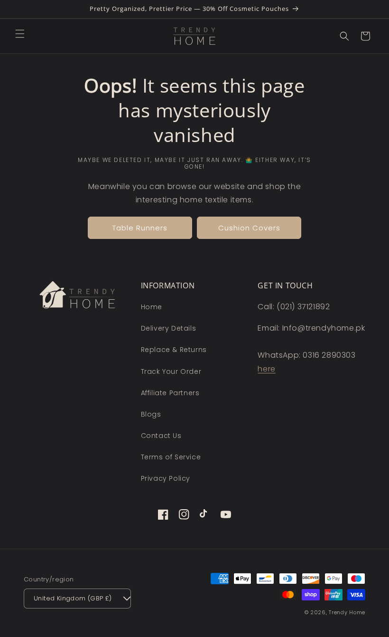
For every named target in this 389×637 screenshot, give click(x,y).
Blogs (151, 414)
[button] (19, 33)
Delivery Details (168, 328)
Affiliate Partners (170, 393)
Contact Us (161, 435)
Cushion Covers (249, 228)
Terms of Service (171, 457)
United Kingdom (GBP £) (73, 598)
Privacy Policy (165, 478)
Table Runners (139, 228)
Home (151, 307)
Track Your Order (171, 371)
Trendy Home (347, 612)
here (266, 368)
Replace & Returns (174, 349)
